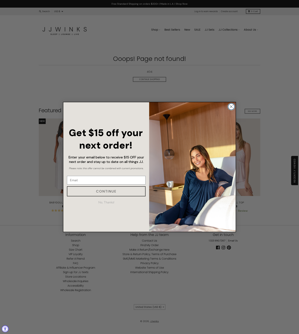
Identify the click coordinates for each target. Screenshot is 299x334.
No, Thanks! (106, 202)
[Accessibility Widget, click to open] (5, 328)
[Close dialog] (231, 106)
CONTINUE (106, 191)
